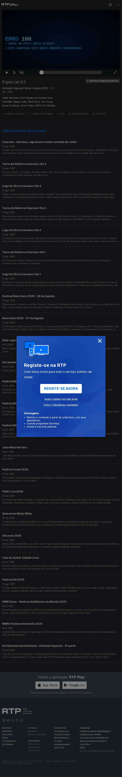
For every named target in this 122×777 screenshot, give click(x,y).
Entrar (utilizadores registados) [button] (61, 404)
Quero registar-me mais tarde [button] (61, 399)
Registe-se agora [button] (61, 388)
